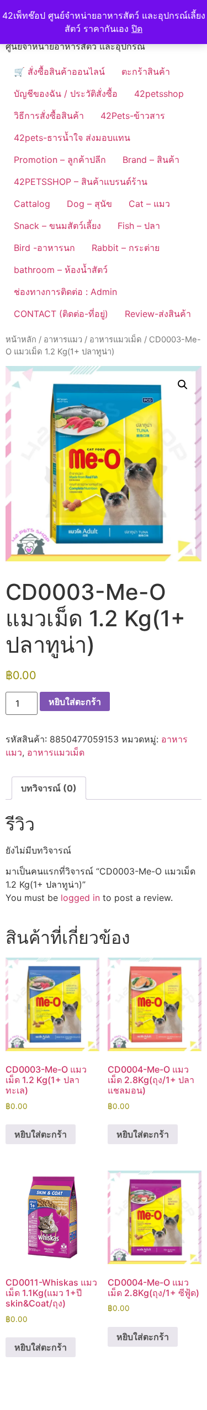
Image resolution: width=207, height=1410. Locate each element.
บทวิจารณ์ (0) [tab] (49, 788)
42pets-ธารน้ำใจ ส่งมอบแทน (72, 137)
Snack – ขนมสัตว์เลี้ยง (57, 225)
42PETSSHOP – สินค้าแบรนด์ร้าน (80, 181)
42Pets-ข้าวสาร (132, 115)
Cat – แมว (149, 203)
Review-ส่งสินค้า (158, 313)
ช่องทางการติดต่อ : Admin (65, 291)
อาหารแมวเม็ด (115, 340)
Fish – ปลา (139, 225)
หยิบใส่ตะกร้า (75, 701)
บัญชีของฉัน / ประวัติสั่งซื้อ (66, 93)
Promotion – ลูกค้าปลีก (60, 159)
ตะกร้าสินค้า (145, 71)
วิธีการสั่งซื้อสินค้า (49, 115)
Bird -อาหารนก (44, 247)
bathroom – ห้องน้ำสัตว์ (61, 269)
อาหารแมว (63, 340)
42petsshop (159, 93)
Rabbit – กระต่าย (126, 247)
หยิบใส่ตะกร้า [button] (40, 1134)
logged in (80, 897)
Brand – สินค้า (151, 159)
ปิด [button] (136, 28)
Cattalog (32, 203)
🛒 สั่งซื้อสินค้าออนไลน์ (59, 71)
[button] (183, 385)
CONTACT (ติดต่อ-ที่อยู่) (61, 313)
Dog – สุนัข (89, 203)
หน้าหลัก (21, 340)
